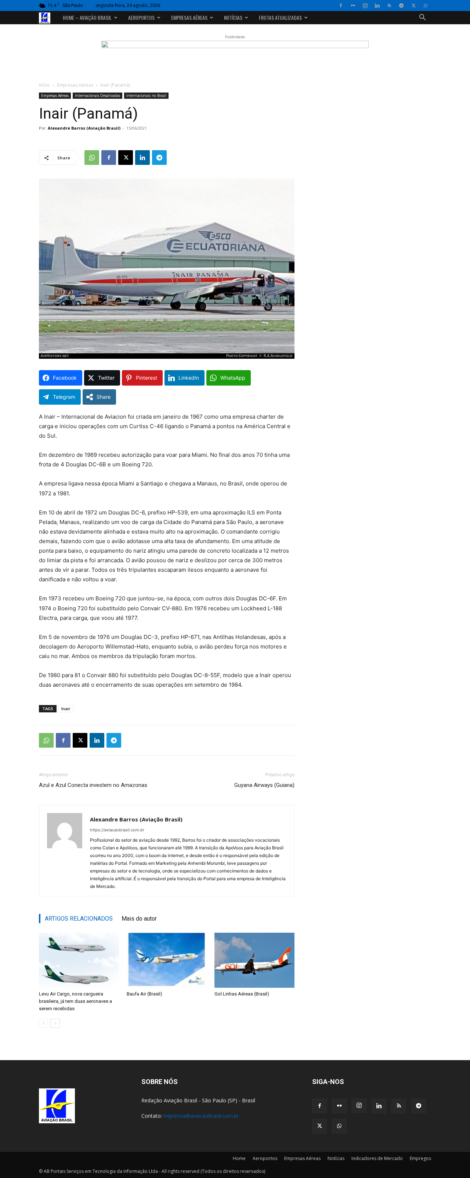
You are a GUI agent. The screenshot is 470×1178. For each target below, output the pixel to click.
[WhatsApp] (425, 5)
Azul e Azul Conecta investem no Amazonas (93, 785)
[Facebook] (340, 5)
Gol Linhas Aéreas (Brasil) (241, 994)
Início (44, 85)
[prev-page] (43, 1023)
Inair (65, 708)
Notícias (233, 17)
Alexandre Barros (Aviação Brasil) (84, 128)
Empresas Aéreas (189, 17)
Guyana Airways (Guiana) (264, 785)
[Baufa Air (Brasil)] (167, 960)
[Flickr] (352, 5)
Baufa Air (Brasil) (144, 994)
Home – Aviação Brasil (87, 17)
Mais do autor (139, 918)
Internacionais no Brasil (146, 95)
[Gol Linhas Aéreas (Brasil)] (254, 960)
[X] (413, 5)
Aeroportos (141, 17)
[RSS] (389, 5)
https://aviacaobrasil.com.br (117, 829)
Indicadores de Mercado (377, 1158)
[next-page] (55, 1023)
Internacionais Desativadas (97, 95)
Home (239, 1158)
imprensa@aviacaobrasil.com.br (201, 1115)
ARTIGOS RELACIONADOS (79, 918)
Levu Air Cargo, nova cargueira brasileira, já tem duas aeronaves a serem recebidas (75, 1001)
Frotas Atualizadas (280, 17)
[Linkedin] (377, 5)
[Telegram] (401, 5)
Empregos (420, 1158)
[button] (422, 18)
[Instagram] (364, 5)
